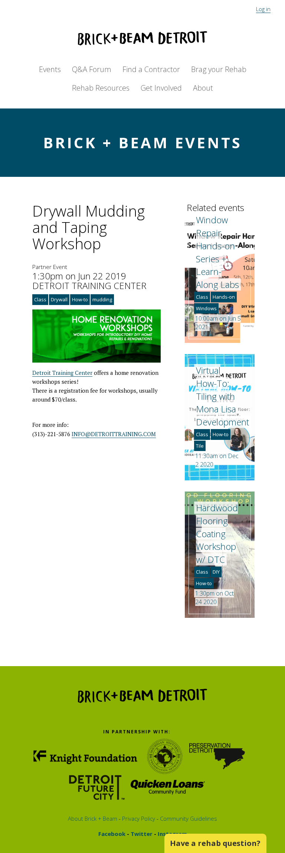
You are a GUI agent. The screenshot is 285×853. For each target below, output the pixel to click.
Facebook (111, 833)
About (203, 88)
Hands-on (224, 296)
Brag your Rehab (218, 69)
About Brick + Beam (92, 818)
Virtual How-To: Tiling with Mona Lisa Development (222, 396)
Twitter (141, 833)
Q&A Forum (91, 69)
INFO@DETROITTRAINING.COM (114, 434)
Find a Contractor (151, 69)
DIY (216, 571)
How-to (80, 299)
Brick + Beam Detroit (142, 38)
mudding (102, 299)
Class (40, 299)
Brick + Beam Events (142, 142)
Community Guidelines (187, 818)
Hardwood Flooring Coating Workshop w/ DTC (217, 533)
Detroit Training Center (62, 372)
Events (50, 69)
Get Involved (161, 88)
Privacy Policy (138, 818)
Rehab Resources (101, 88)
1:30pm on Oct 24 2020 (214, 597)
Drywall (59, 299)
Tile (200, 445)
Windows (206, 308)
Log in (263, 9)
